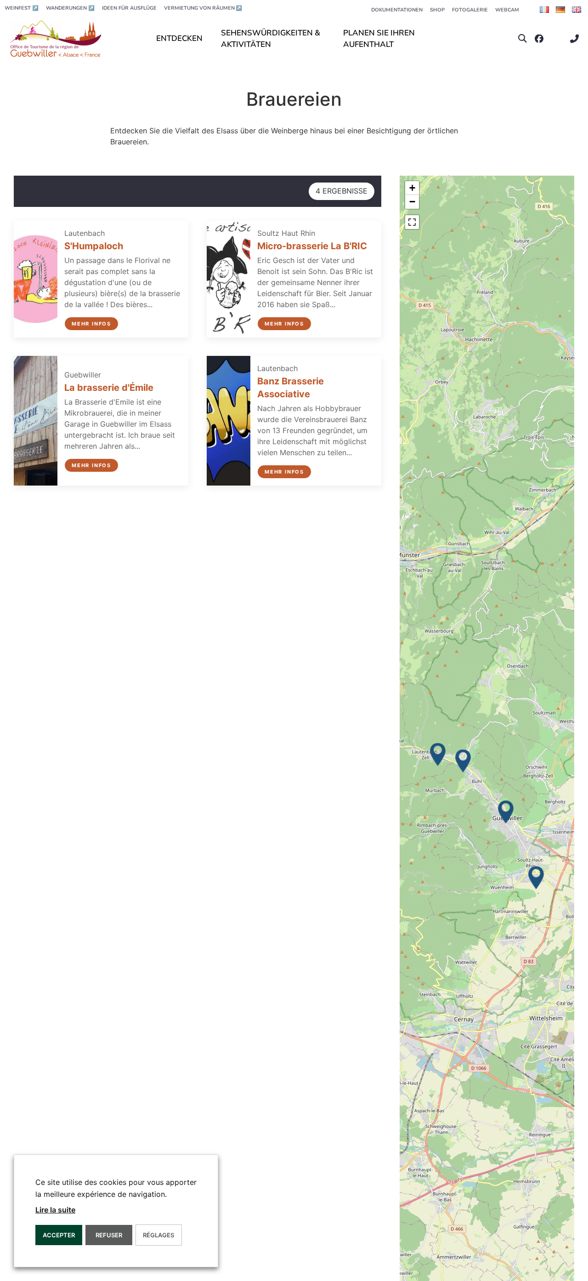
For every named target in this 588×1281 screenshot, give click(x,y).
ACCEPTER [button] (59, 1235)
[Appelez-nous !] (576, 38)
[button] (522, 38)
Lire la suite (55, 1209)
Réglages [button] (158, 1235)
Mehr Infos (91, 323)
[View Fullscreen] (412, 222)
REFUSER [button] (109, 1235)
